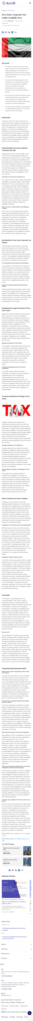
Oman (23, 928)
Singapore (5, 930)
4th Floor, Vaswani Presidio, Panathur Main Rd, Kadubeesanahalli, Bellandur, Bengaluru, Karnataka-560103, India (15, 984)
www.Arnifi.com (15, 661)
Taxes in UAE (11, 10)
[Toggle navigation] (30, 3)
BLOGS (3, 10)
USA (17, 928)
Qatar (20, 928)
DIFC (12, 938)
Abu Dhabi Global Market (9, 936)
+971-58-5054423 (6, 976)
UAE (3, 928)
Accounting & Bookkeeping (9, 899)
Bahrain (14, 928)
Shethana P (10, 21)
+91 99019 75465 (6, 989)
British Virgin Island (21, 936)
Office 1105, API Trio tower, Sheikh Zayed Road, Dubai (15, 972)
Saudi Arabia (8, 928)
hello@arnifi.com (6, 995)
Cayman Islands (6, 938)
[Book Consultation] (29, 1013)
